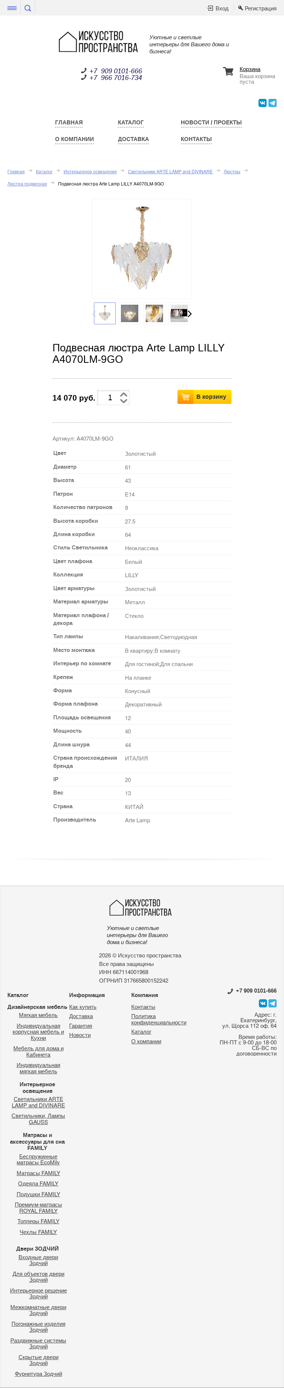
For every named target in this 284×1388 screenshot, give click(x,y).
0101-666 (256, 990)
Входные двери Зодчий (38, 1260)
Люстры (232, 171)
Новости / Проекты (211, 122)
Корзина (250, 69)
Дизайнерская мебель (37, 1007)
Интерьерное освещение (90, 171)
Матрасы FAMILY (38, 1173)
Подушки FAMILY (38, 1194)
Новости (80, 1035)
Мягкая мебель (38, 1015)
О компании (74, 139)
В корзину (211, 396)
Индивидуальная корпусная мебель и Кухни (38, 1031)
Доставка (133, 139)
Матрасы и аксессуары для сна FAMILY (37, 1141)
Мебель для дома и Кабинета (38, 1051)
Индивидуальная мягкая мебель (38, 1068)
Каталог (131, 122)
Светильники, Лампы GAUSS (38, 1118)
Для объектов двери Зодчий (38, 1277)
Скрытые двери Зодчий (38, 1360)
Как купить (83, 1006)
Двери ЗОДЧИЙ (37, 1248)
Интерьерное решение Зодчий (38, 1293)
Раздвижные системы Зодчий (38, 1343)
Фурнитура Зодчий (38, 1373)
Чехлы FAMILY (38, 1231)
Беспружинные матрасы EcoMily (38, 1159)
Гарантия (80, 1025)
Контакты (196, 139)
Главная (69, 122)
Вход (222, 8)
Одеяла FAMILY (38, 1183)
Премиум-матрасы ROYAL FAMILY (38, 1207)
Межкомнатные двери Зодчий (38, 1310)
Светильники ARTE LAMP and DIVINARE (170, 171)
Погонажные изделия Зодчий (38, 1327)
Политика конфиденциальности (158, 1019)
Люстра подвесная (27, 183)
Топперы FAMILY (38, 1221)
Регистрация (261, 8)
